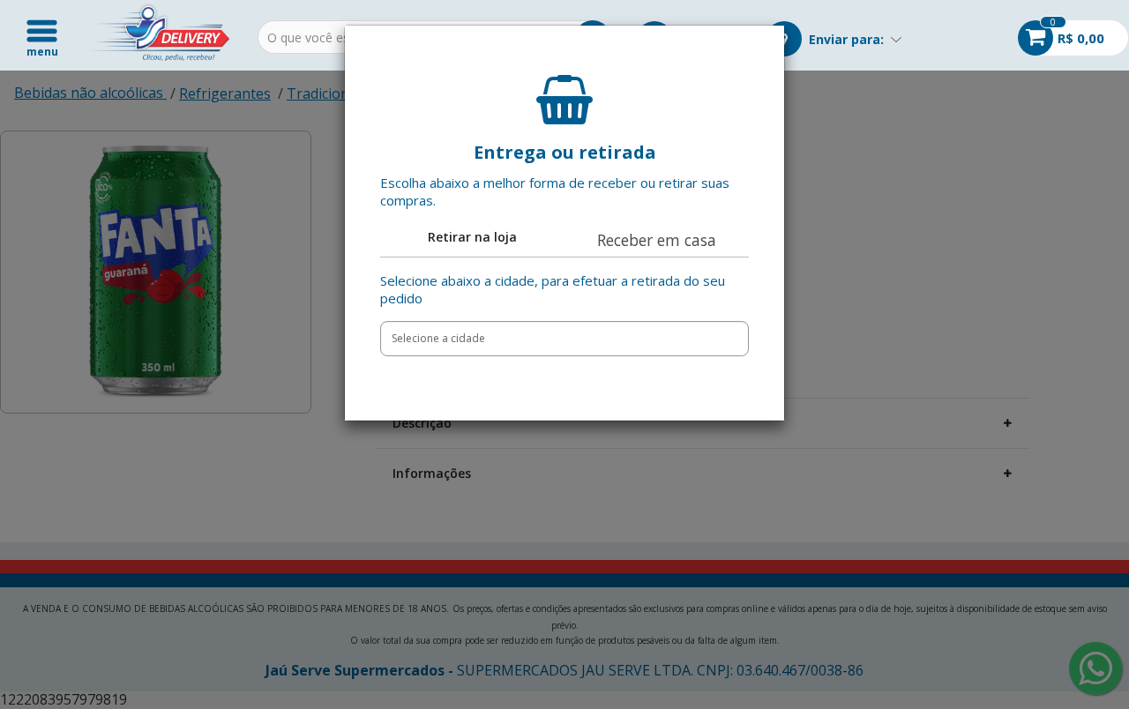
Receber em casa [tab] (656, 239)
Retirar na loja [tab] (472, 236)
